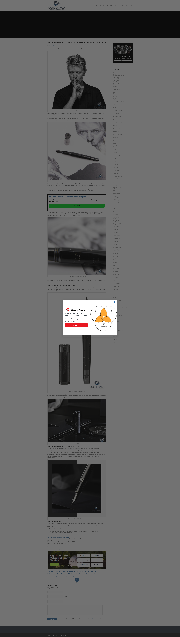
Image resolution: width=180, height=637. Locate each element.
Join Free (76, 325)
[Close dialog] (115, 302)
